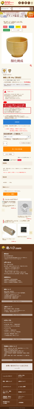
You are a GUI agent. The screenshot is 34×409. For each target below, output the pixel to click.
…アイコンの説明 (15, 30)
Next (30, 210)
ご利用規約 (20, 402)
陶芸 (21, 21)
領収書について (21, 392)
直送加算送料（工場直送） (14, 134)
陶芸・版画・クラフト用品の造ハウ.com (11, 21)
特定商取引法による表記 (6, 402)
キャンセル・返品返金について (7, 392)
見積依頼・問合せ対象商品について (7, 397)
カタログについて (7, 386)
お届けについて (21, 381)
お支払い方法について (21, 376)
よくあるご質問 (21, 386)
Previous (3, 210)
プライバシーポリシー (21, 397)
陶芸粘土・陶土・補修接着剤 (10, 22)
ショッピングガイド (7, 376)
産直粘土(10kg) (20, 22)
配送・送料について (7, 381)
